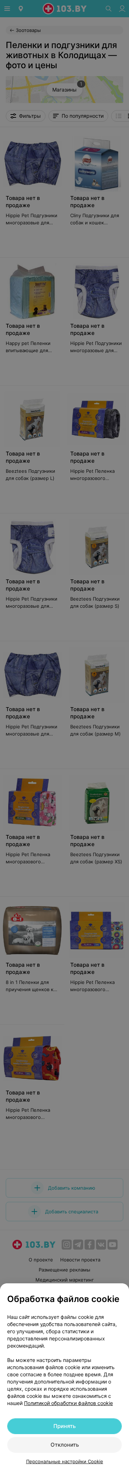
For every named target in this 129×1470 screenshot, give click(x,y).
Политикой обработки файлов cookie (68, 1403)
